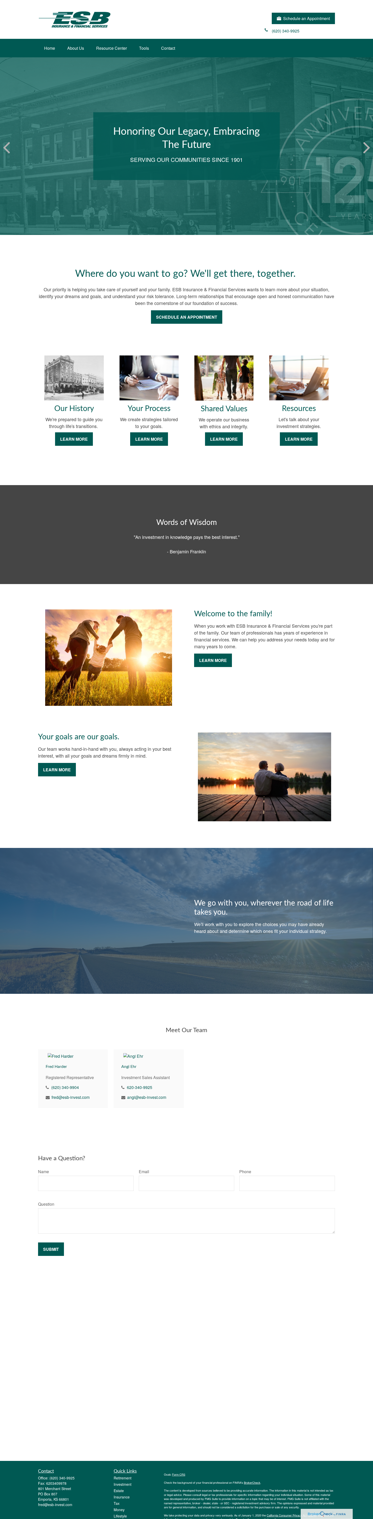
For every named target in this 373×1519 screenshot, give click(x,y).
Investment (122, 1484)
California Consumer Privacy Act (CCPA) (292, 1515)
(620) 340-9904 (65, 1087)
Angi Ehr (129, 1067)
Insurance (122, 1496)
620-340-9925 (139, 1087)
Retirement (122, 1477)
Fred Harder (56, 1067)
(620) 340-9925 (62, 1477)
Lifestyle (120, 1515)
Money (119, 1509)
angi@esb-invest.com (146, 1097)
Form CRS (178, 1474)
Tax (117, 1503)
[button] (49, 48)
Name (43, 1171)
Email (144, 1171)
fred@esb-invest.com (71, 1097)
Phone (245, 1171)
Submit (51, 1249)
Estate (119, 1490)
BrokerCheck (252, 1482)
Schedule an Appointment (306, 18)
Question (46, 1204)
